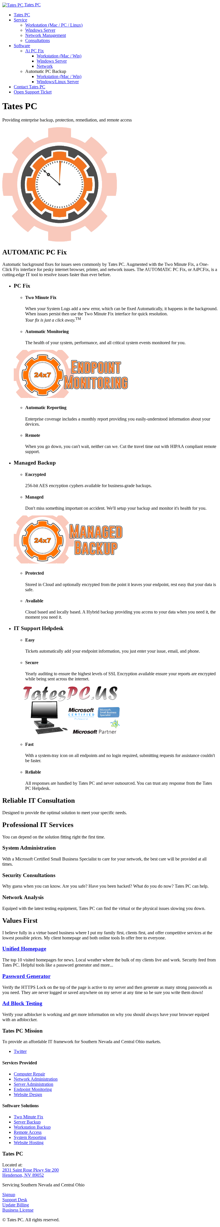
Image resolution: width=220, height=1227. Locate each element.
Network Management (45, 35)
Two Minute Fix (28, 1116)
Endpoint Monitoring (33, 1089)
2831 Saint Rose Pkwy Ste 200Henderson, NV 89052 (30, 1173)
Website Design (28, 1094)
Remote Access (28, 1132)
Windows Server (40, 30)
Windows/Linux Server (58, 81)
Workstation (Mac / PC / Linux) (53, 25)
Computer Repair (29, 1073)
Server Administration (33, 1084)
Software (22, 45)
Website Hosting (29, 1142)
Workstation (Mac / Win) (59, 55)
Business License (18, 1210)
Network (45, 66)
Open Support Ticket (33, 91)
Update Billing (15, 1204)
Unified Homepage (24, 949)
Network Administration (36, 1079)
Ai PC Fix (34, 50)
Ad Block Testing (22, 1003)
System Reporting (30, 1137)
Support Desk (14, 1199)
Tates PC (22, 14)
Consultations (37, 40)
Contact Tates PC (29, 86)
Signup (8, 1194)
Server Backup (27, 1122)
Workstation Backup (32, 1127)
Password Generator (26, 976)
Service (20, 19)
